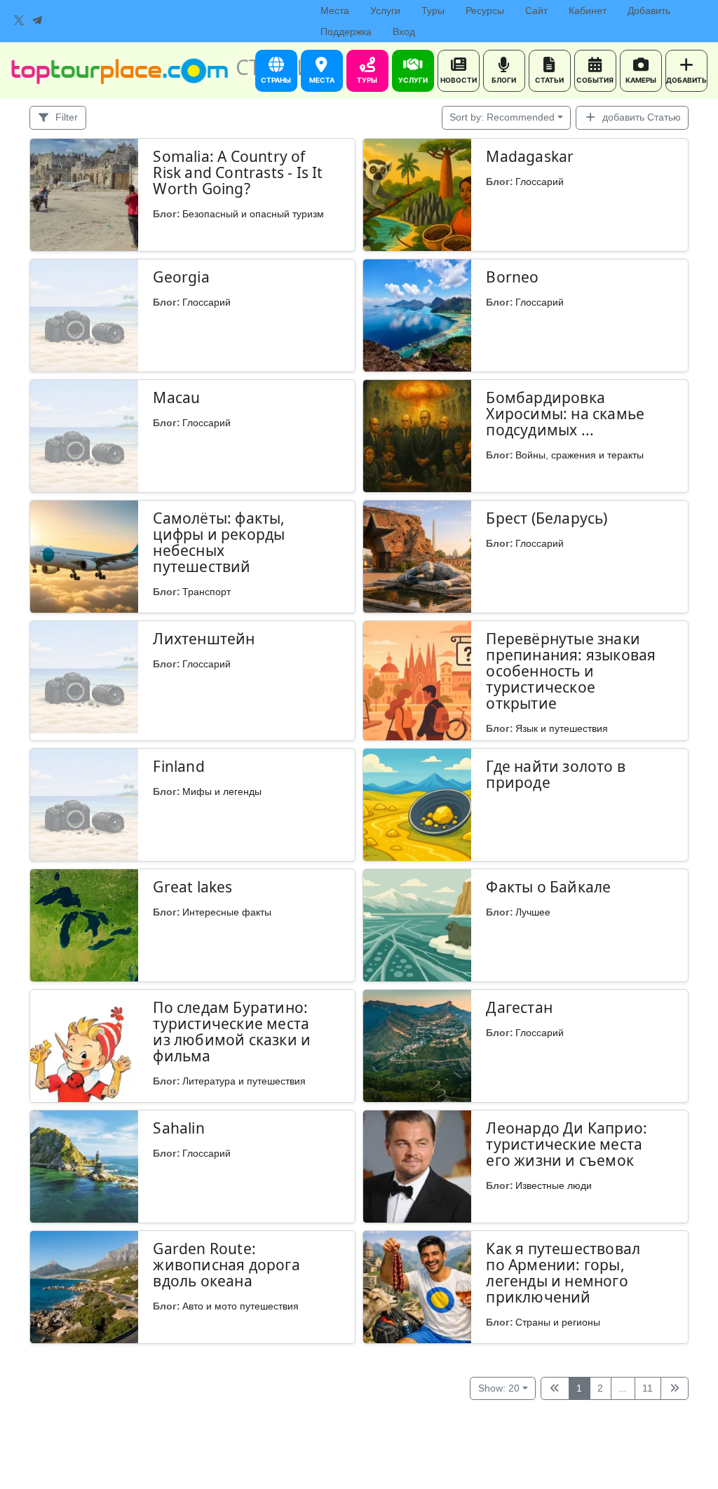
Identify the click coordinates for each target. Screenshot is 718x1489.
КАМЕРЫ (640, 80)
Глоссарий (539, 181)
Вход (404, 31)
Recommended (502, 117)
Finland (178, 766)
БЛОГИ (504, 80)
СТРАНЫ (276, 80)
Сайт (536, 10)
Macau (176, 397)
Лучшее (532, 912)
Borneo (512, 277)
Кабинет (588, 10)
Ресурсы (485, 10)
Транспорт (206, 591)
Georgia (181, 277)
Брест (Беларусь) (546, 518)
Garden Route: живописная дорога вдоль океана (226, 1265)
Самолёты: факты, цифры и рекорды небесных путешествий (219, 542)
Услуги (385, 10)
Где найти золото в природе (555, 774)
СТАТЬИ (549, 80)
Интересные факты (226, 912)
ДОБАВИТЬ (686, 80)
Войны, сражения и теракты (579, 455)
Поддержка (346, 31)
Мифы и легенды (222, 791)
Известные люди (553, 1185)
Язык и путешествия (561, 728)
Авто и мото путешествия (240, 1306)
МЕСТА (321, 80)
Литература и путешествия (244, 1081)
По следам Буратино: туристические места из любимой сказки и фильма (232, 1032)
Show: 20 (499, 1388)
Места (334, 10)
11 (647, 1388)
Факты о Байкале (548, 887)
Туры (433, 10)
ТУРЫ (367, 80)
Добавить (649, 10)
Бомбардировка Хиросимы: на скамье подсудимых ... (565, 414)
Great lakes (192, 887)
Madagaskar (530, 156)
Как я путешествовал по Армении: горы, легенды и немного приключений (563, 1273)
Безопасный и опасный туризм (253, 213)
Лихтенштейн (204, 638)
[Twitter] (19, 21)
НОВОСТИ (458, 80)
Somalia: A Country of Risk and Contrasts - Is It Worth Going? (238, 172)
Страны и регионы (557, 1322)
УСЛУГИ (413, 80)
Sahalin (178, 1128)
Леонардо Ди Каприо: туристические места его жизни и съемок (566, 1144)
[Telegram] (37, 21)
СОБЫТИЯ (595, 80)
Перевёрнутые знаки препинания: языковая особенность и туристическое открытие (571, 671)
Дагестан (519, 1007)
